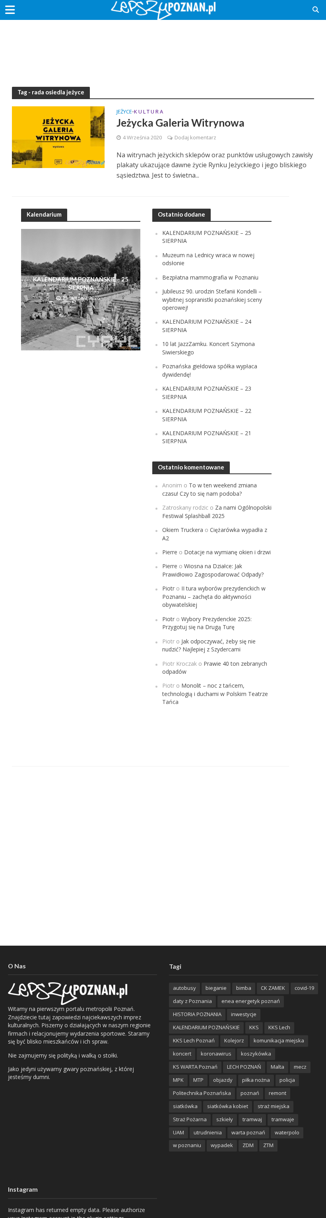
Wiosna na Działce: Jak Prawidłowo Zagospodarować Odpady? (213, 570)
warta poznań (248, 1132)
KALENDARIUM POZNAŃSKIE (206, 1027)
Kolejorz (234, 1040)
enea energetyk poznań (250, 1001)
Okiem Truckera (182, 530)
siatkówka (185, 1106)
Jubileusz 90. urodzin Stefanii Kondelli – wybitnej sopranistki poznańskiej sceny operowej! (212, 299)
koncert (182, 1053)
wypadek (222, 1145)
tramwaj (252, 1119)
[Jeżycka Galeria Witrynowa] (58, 136)
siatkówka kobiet (227, 1106)
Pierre (169, 552)
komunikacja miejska (279, 1040)
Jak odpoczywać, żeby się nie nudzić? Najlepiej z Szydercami (209, 645)
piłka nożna (256, 1079)
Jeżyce (124, 112)
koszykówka (256, 1053)
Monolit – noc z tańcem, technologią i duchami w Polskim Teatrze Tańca (215, 694)
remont (277, 1093)
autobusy (184, 987)
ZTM (268, 1145)
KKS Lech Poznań (194, 1040)
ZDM (248, 1145)
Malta (277, 1066)
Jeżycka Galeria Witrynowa (180, 122)
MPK (178, 1079)
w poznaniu (187, 1145)
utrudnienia (208, 1132)
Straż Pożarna (190, 1119)
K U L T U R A (148, 112)
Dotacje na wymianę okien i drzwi (227, 552)
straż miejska (273, 1106)
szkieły (224, 1119)
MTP (198, 1079)
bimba (243, 987)
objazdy (223, 1079)
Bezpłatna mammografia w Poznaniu (210, 277)
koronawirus (216, 1053)
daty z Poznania (192, 1001)
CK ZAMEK (273, 987)
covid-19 (304, 987)
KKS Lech (279, 1027)
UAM (178, 1132)
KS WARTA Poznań (195, 1066)
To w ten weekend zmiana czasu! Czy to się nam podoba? (209, 489)
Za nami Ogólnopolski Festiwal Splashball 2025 (217, 511)
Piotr (168, 588)
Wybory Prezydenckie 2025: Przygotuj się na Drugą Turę (207, 623)
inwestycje (243, 1014)
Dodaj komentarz (195, 137)
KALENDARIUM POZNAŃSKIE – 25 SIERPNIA (80, 283)
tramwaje (283, 1119)
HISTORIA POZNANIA (197, 1014)
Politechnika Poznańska (202, 1093)
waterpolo (287, 1132)
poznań (250, 1093)
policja (287, 1079)
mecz (300, 1066)
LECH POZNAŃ (244, 1066)
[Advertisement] (163, 46)
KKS (254, 1027)
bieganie (216, 987)
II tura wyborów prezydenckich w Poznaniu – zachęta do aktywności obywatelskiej (214, 596)
